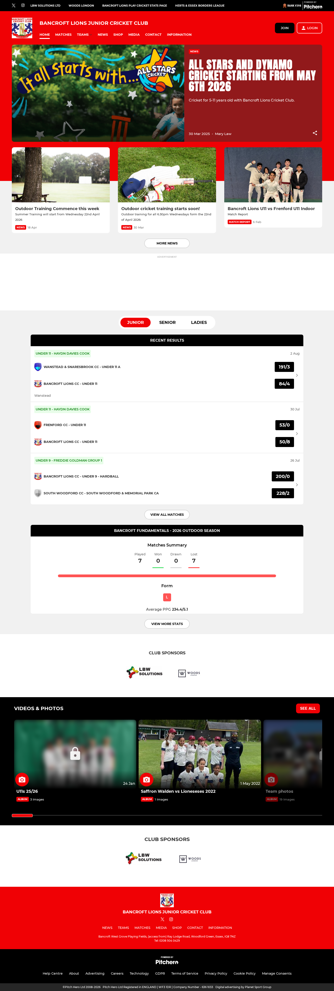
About (74, 973)
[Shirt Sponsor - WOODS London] (190, 673)
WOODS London (81, 5)
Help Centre (53, 973)
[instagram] (23, 5)
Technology (139, 973)
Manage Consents (277, 973)
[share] (315, 133)
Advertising (95, 973)
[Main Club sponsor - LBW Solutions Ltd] (144, 673)
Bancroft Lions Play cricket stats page (134, 5)
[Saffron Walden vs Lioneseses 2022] (200, 754)
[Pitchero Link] (313, 7)
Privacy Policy (216, 973)
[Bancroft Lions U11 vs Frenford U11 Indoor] (273, 175)
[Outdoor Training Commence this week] (61, 175)
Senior (167, 322)
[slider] (22, 815)
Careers (117, 973)
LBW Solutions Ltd (45, 5)
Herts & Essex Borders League (199, 5)
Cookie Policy (245, 973)
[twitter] (13, 5)
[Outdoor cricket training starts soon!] (167, 175)
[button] (44, 34)
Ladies (199, 322)
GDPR (160, 973)
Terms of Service (184, 973)
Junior (135, 322)
